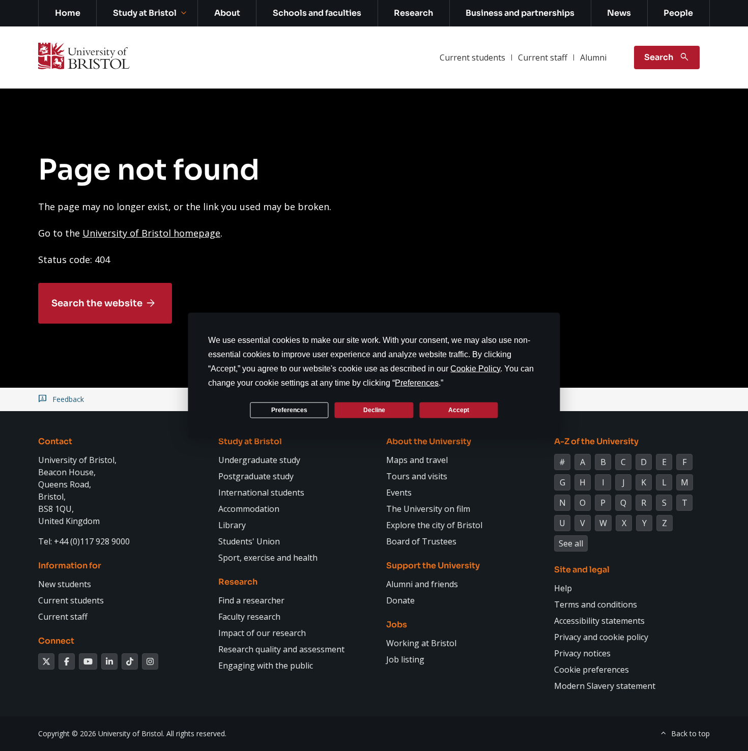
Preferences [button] (417, 383)
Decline (374, 409)
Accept (458, 409)
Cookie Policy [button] (475, 368)
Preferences (289, 409)
